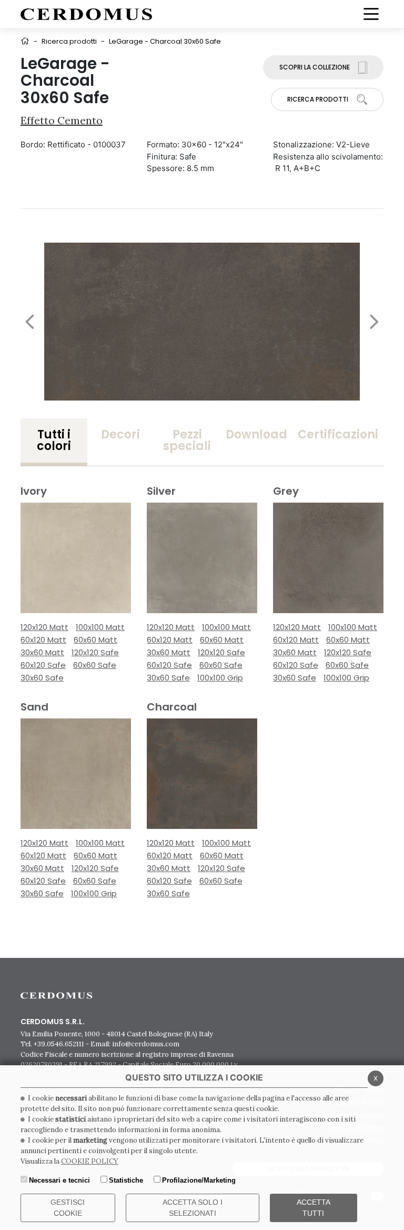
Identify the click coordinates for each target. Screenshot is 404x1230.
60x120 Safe (43, 665)
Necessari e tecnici (59, 1180)
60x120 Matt (43, 639)
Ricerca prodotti (69, 41)
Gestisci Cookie (67, 1207)
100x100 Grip (220, 677)
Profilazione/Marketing (199, 1180)
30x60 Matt (42, 652)
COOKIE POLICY (89, 1161)
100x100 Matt (100, 627)
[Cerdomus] (86, 13)
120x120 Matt (44, 627)
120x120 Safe (95, 652)
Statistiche (126, 1180)
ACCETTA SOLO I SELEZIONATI (193, 1207)
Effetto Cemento (62, 120)
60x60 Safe (94, 665)
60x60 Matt (95, 639)
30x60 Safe (42, 677)
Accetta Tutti (313, 1207)
